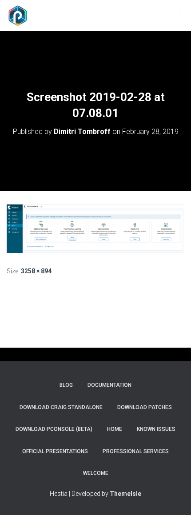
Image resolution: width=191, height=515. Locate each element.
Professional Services (136, 451)
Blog (66, 385)
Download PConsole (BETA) (54, 429)
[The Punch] (21, 15)
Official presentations (55, 451)
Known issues (156, 429)
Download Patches (144, 407)
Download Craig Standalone (61, 407)
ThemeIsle (125, 493)
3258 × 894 (36, 271)
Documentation (109, 385)
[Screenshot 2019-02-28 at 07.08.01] (95, 227)
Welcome (95, 473)
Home (114, 429)
